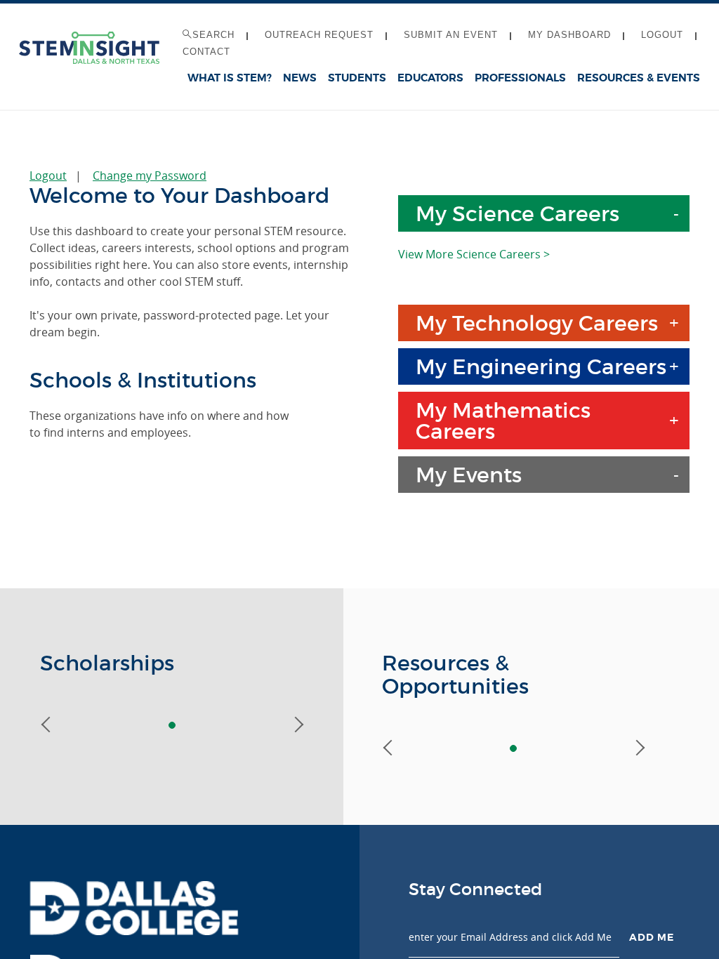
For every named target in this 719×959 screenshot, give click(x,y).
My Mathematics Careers (503, 420)
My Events (469, 475)
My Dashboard (569, 34)
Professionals (520, 78)
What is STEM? (229, 78)
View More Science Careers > (474, 254)
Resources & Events (638, 78)
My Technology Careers (537, 323)
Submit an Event (451, 34)
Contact (206, 51)
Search (213, 34)
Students (357, 78)
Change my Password (149, 175)
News (300, 78)
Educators (430, 78)
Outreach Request (319, 34)
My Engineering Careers (541, 367)
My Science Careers (517, 214)
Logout (662, 34)
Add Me (651, 937)
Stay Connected (475, 889)
